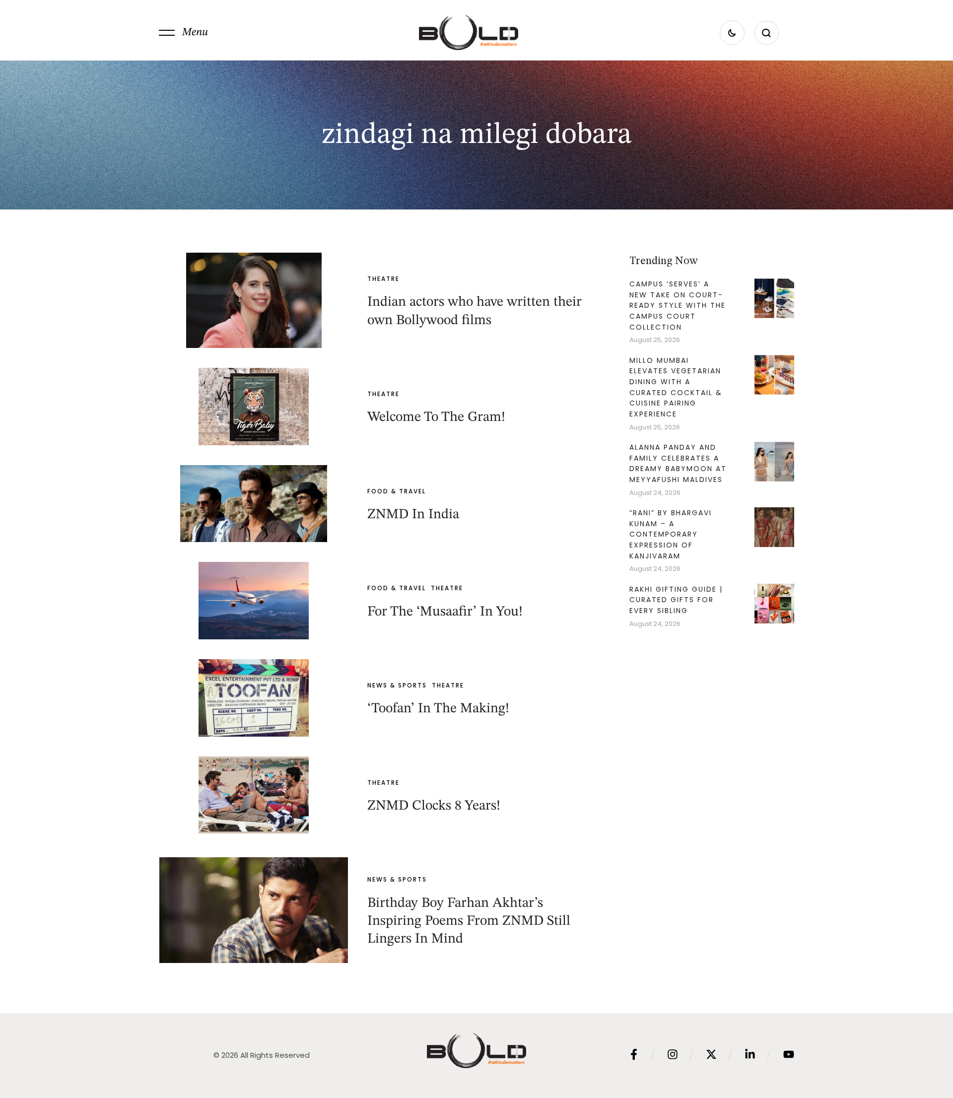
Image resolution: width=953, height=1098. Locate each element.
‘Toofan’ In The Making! (438, 709)
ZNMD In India (413, 515)
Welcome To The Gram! (436, 417)
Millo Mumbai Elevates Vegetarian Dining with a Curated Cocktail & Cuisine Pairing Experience (675, 387)
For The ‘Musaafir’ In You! (445, 612)
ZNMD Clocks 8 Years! (433, 806)
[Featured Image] (253, 300)
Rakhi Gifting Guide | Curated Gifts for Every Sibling (676, 600)
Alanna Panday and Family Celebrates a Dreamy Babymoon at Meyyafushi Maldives (678, 463)
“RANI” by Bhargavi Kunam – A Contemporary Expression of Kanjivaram (670, 534)
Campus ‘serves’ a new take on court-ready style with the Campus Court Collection (677, 305)
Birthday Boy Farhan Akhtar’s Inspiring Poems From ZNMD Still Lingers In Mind (468, 921)
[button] (183, 33)
